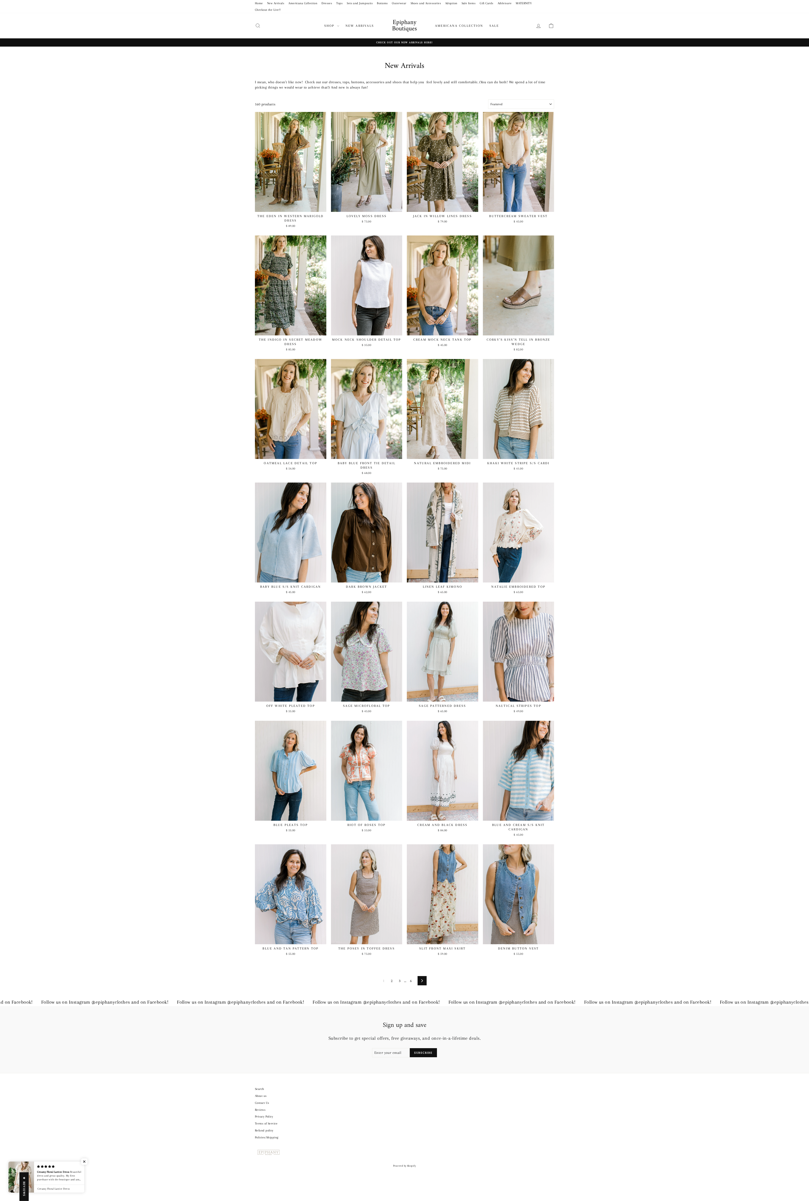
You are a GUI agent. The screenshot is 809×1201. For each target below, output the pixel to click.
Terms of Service (266, 1123)
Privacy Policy (264, 1116)
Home (259, 3)
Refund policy (264, 1130)
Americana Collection (302, 3)
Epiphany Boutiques (404, 25)
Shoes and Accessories (426, 3)
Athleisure (505, 3)
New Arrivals (275, 3)
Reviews (260, 1109)
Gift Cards (486, 3)
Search (259, 1089)
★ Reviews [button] (24, 1186)
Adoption (451, 3)
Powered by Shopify (404, 1165)
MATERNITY (524, 3)
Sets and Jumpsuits (360, 3)
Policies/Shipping (267, 1137)
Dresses (326, 3)
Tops (339, 3)
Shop (330, 26)
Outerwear (399, 3)
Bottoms (382, 3)
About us (261, 1095)
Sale (494, 26)
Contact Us (262, 1102)
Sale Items (469, 3)
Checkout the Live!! (268, 9)
